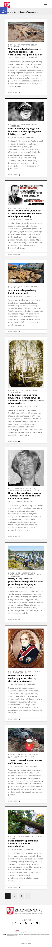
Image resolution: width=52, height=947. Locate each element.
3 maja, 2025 (14, 587)
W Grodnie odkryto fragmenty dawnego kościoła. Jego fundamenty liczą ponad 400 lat (25, 52)
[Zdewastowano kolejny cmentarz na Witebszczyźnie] (26, 740)
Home (8, 12)
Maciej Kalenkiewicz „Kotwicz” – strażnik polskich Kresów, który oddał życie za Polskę (25, 213)
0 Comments (31, 58)
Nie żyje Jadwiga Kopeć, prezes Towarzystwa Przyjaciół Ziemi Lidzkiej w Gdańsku (24, 496)
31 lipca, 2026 (14, 137)
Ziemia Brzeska (27, 575)
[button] (3, 10)
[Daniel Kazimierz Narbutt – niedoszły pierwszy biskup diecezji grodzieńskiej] (26, 648)
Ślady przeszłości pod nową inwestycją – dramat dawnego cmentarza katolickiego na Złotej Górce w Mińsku (26, 399)
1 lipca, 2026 (14, 219)
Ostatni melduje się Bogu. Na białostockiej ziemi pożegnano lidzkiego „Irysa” (24, 131)
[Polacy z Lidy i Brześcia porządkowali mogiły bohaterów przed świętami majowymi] (26, 558)
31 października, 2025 (18, 406)
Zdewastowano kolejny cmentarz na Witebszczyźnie (25, 761)
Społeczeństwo (27, 489)
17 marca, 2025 (15, 684)
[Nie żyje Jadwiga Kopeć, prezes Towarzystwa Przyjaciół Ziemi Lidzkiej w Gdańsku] (26, 468)
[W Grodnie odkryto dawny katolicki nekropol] (26, 273)
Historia (12, 45)
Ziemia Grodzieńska (29, 490)
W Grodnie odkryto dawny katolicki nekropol (22, 291)
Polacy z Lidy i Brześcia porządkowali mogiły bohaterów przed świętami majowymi (25, 581)
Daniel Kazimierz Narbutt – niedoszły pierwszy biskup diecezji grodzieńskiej (22, 678)
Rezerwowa (13, 489)
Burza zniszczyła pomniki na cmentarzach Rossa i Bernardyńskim (23, 843)
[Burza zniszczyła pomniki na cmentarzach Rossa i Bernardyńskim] (26, 821)
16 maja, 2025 (14, 502)
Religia (21, 391)
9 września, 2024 (16, 766)
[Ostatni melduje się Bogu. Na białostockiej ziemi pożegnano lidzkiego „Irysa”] (26, 112)
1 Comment (28, 502)
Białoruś (12, 391)
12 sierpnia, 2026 (16, 58)
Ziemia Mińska (14, 392)
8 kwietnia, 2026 (15, 296)
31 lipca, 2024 (14, 849)
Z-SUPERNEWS (24, 45)
